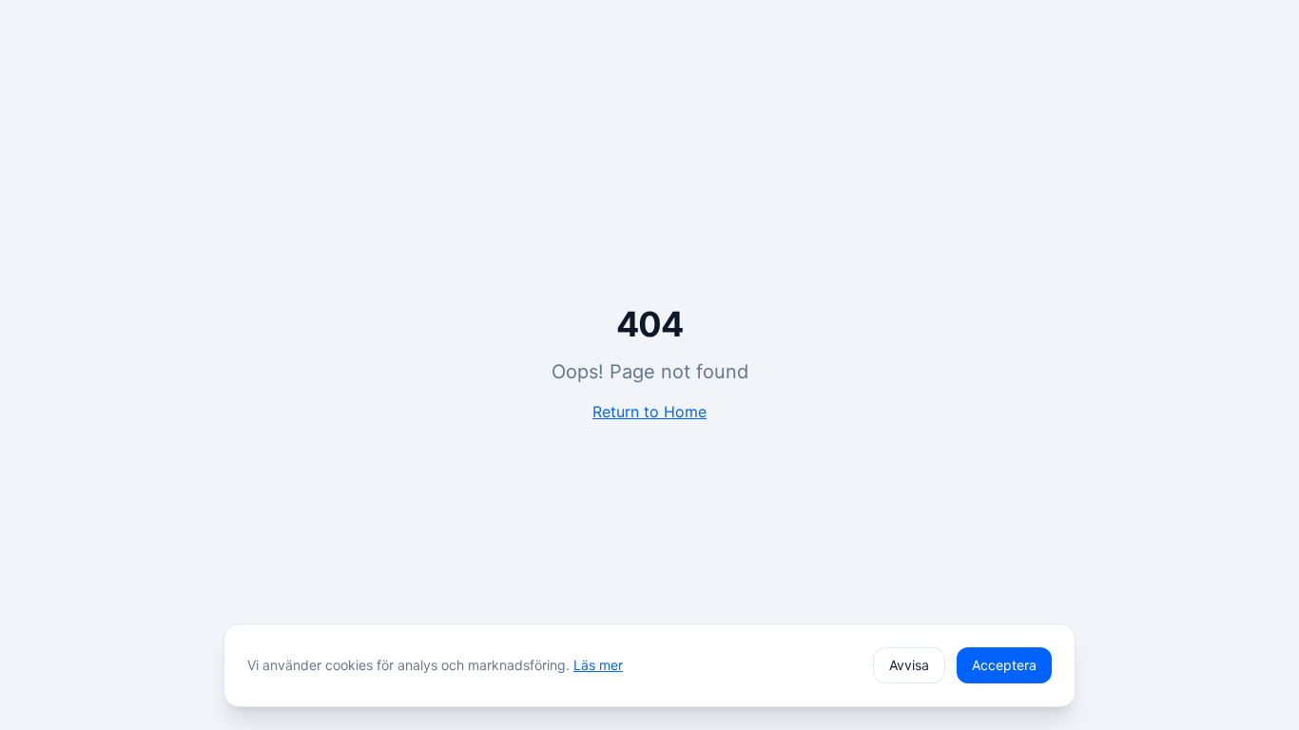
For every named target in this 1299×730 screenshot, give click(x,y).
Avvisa (909, 665)
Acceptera (1004, 665)
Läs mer (598, 665)
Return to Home (649, 411)
